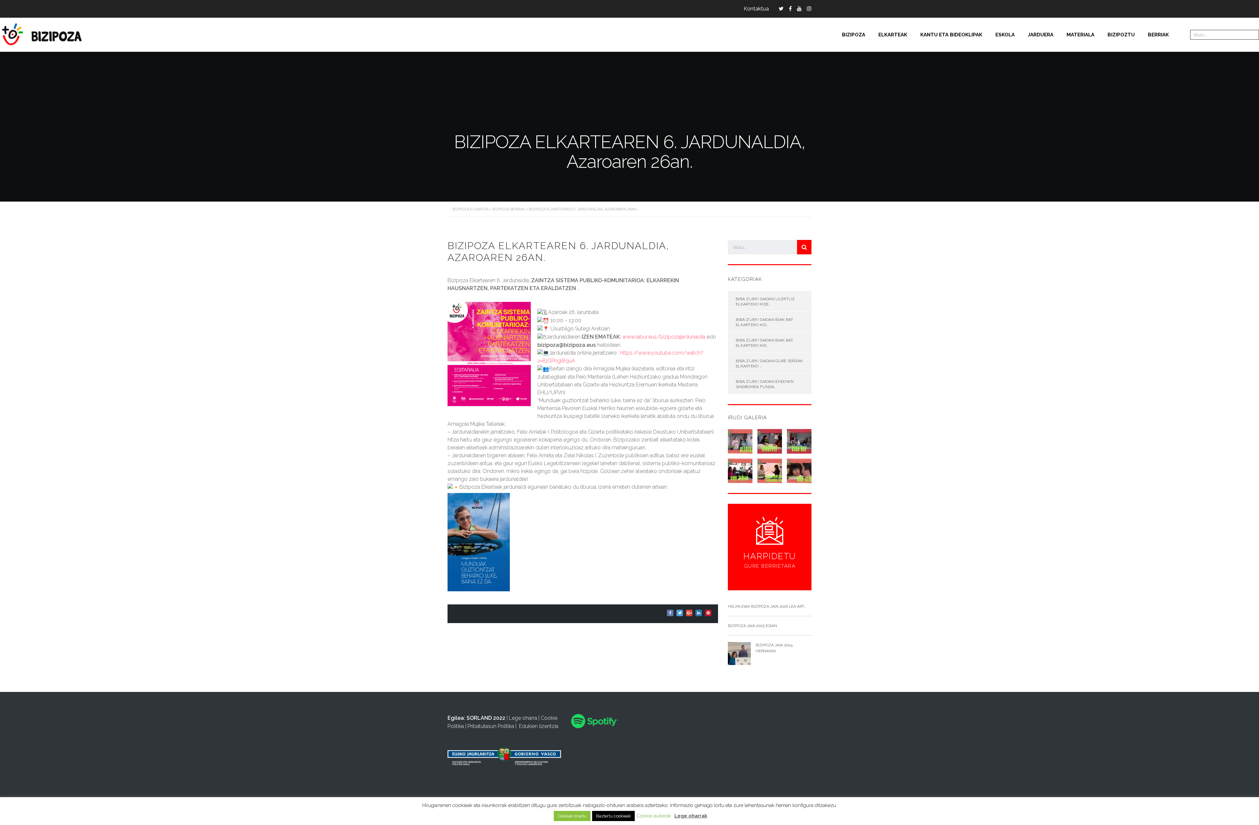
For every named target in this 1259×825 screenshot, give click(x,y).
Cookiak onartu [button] (572, 816)
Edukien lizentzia (538, 726)
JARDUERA (1040, 35)
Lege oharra (523, 718)
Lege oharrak (690, 816)
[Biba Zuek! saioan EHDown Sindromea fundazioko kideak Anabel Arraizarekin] (769, 468)
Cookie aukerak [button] (653, 816)
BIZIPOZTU (1121, 35)
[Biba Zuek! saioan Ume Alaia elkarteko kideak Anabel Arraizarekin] (799, 468)
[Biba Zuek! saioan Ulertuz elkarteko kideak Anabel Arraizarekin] (740, 439)
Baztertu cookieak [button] (613, 816)
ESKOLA (1005, 35)
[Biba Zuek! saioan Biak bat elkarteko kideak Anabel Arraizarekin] (769, 439)
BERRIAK (1158, 35)
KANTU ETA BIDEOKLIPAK (951, 35)
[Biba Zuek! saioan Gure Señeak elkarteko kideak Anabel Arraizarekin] (740, 468)
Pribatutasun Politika (491, 726)
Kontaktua (756, 9)
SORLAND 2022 (486, 718)
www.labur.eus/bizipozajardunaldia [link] (663, 337)
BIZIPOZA (853, 35)
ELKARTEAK (892, 35)
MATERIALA (1080, 35)
